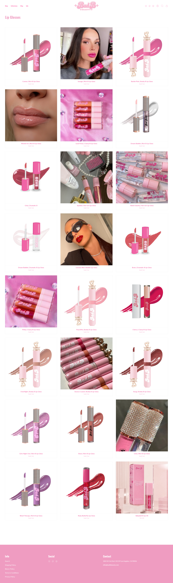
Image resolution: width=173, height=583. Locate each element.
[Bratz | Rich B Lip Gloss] (86, 425)
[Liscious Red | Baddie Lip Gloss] (86, 239)
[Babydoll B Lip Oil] (142, 487)
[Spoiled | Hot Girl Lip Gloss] (86, 177)
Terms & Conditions (12, 573)
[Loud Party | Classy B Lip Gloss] (86, 115)
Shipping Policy (10, 565)
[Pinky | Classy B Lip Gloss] (31, 301)
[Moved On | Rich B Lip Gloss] (31, 115)
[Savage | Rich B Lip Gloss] (86, 53)
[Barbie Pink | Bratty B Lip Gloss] (142, 53)
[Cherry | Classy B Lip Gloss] (142, 301)
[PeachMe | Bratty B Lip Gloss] (86, 301)
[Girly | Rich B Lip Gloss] (142, 425)
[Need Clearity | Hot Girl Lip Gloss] (142, 177)
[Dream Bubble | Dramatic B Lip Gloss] (31, 239)
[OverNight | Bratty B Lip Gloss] (31, 363)
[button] (6, 6)
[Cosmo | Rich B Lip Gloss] (31, 53)
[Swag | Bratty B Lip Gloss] (142, 363)
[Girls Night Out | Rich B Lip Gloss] (31, 425)
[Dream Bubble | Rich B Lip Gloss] (142, 115)
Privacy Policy (10, 577)
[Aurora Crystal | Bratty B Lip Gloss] (86, 363)
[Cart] (166, 6)
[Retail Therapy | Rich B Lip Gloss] (31, 487)
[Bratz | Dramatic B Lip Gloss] (142, 239)
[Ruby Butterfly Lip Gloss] (86, 487)
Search (7, 561)
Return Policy (9, 569)
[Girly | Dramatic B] (31, 177)
